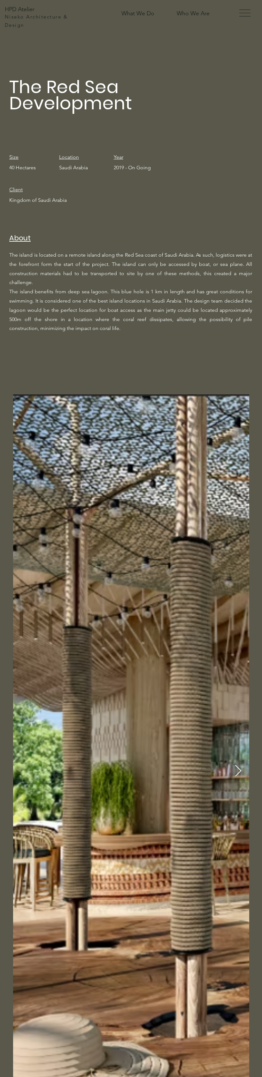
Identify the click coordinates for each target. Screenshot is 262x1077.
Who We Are (193, 13)
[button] (244, 13)
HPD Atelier (20, 9)
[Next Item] (238, 771)
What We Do (137, 13)
